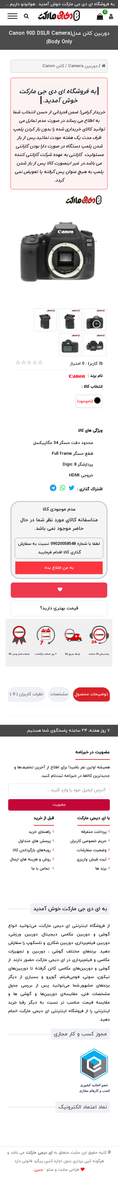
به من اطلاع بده (59, 568)
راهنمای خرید (40, 832)
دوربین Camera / (81, 66)
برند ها (101, 868)
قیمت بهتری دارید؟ (59, 608)
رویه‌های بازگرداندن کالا (32, 850)
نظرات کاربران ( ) (26, 694)
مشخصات (59, 694)
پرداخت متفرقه (94, 832)
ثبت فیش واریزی (92, 859)
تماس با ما (40, 868)
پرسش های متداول (34, 841)
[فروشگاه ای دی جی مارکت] (59, 15)
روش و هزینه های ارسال (30, 859)
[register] (111, 18)
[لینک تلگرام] (53, 489)
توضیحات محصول (91, 694)
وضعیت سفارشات (92, 850)
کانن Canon (53, 66)
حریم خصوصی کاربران (88, 841)
